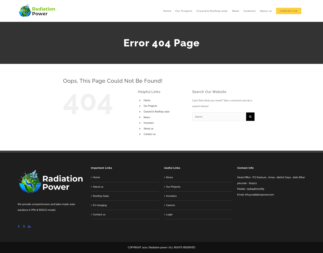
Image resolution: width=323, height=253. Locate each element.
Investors (149, 123)
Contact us (150, 134)
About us (148, 128)
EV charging (100, 205)
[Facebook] (18, 226)
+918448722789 (255, 188)
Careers (170, 205)
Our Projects (150, 106)
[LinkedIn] (29, 226)
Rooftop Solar (101, 196)
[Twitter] (24, 226)
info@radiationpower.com (259, 194)
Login (169, 214)
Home (147, 100)
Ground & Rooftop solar (157, 111)
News (147, 117)
